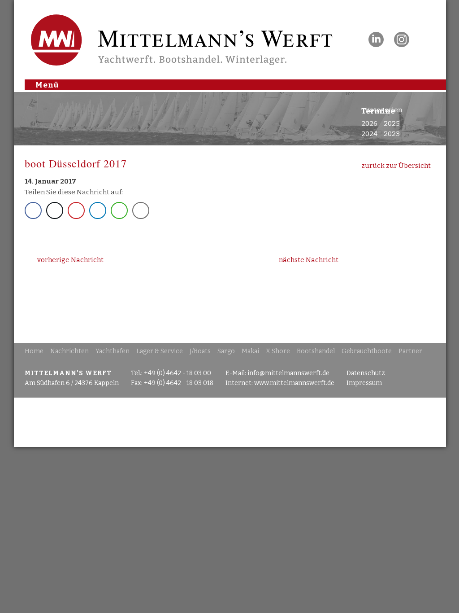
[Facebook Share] (33, 210)
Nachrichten (69, 351)
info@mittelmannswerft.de (288, 373)
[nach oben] (230, 422)
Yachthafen (112, 351)
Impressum (364, 383)
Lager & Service (159, 351)
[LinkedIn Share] (97, 210)
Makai (250, 351)
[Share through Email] (140, 210)
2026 (369, 123)
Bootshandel (316, 351)
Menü (47, 84)
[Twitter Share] (54, 210)
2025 (392, 123)
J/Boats (200, 351)
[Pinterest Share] (76, 210)
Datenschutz (365, 373)
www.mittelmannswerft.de (294, 383)
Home (34, 351)
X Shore (278, 351)
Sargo (226, 351)
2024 (369, 134)
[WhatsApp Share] (119, 210)
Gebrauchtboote (367, 351)
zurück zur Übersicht (396, 166)
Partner (410, 351)
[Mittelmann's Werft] (171, 61)
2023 (392, 134)
